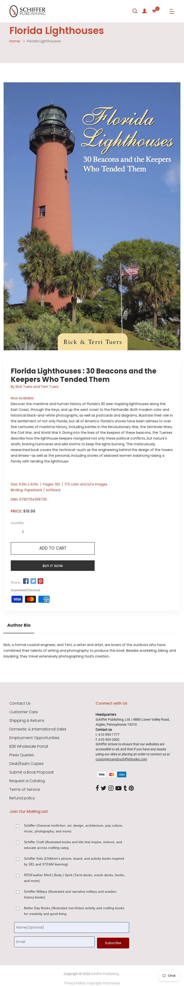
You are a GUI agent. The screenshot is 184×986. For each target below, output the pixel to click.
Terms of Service (24, 789)
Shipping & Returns (26, 721)
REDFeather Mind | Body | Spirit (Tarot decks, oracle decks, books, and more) (74, 878)
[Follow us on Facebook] (26, 581)
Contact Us (19, 703)
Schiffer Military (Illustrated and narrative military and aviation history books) (70, 894)
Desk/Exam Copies (26, 764)
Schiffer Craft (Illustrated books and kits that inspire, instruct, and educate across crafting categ (73, 845)
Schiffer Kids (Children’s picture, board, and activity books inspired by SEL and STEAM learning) (74, 861)
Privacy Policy (74, 983)
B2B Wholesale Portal (28, 746)
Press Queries (21, 755)
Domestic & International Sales (37, 729)
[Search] (134, 11)
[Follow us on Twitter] (33, 581)
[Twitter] (103, 788)
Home (14, 41)
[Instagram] (111, 788)
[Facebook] (97, 788)
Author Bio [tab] (19, 625)
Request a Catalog (27, 781)
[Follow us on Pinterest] (40, 581)
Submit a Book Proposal (31, 772)
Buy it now (53, 565)
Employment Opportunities (34, 738)
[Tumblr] (125, 788)
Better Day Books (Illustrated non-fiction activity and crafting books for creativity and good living (74, 911)
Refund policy (22, 798)
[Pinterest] (131, 788)
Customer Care (23, 712)
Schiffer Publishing (105, 974)
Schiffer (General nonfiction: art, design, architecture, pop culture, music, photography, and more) (73, 828)
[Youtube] (118, 788)
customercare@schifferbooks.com (121, 759)
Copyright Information (103, 983)
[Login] (144, 11)
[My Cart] (154, 11)
